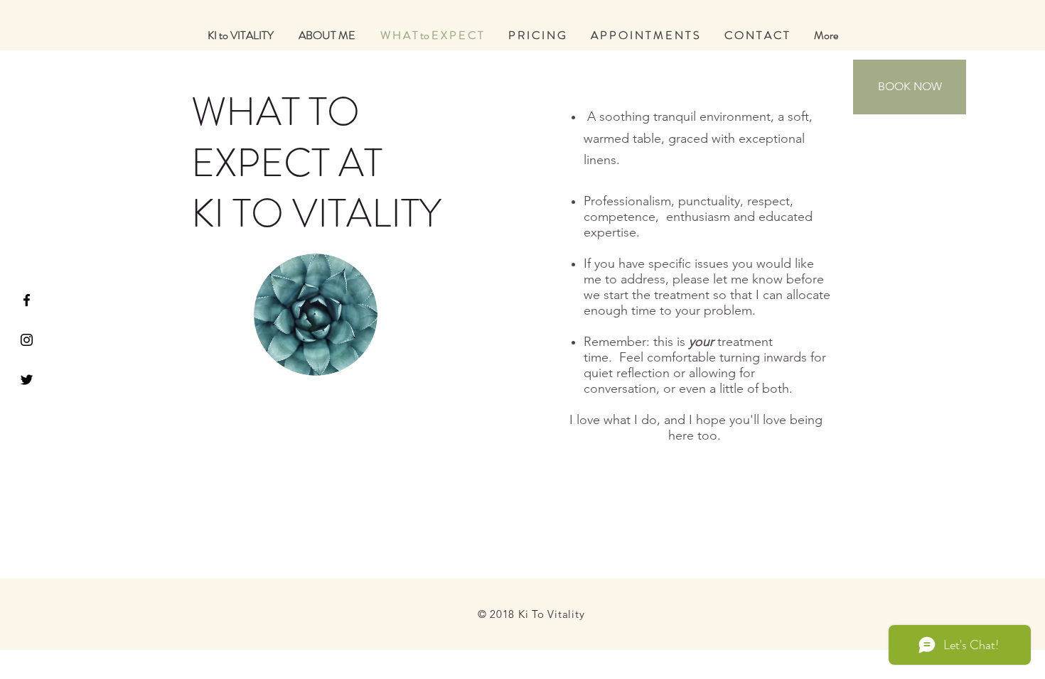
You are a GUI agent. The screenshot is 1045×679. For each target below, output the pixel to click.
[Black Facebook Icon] (26, 300)
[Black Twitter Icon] (26, 379)
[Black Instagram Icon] (26, 340)
